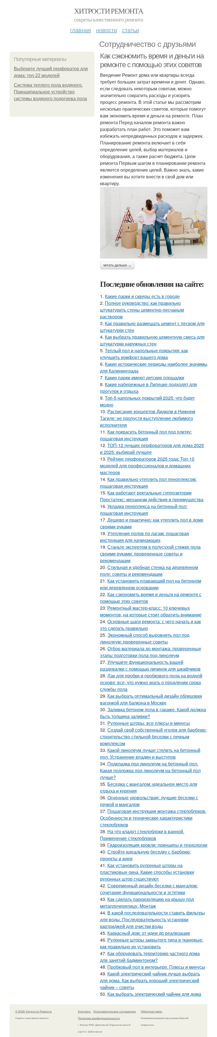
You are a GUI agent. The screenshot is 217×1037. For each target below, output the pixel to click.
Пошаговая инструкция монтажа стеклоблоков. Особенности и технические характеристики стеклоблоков (153, 818)
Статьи (130, 30)
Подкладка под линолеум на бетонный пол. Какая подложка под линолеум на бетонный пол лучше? (150, 770)
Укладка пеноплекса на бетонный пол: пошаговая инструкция (143, 509)
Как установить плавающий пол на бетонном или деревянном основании (150, 584)
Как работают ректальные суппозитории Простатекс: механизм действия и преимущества (151, 496)
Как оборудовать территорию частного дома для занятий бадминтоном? (150, 956)
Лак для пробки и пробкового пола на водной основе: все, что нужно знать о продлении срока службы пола (151, 682)
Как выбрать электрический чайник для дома (154, 994)
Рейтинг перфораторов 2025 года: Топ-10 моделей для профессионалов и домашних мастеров (147, 466)
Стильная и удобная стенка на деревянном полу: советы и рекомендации (149, 570)
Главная (80, 30)
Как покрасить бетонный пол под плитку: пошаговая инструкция (146, 435)
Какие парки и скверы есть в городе (142, 296)
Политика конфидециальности (99, 1018)
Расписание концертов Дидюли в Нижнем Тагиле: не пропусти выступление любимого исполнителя (147, 418)
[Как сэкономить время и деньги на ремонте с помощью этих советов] (153, 223)
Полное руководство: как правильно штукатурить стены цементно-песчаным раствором (142, 310)
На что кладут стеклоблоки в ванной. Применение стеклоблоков (142, 834)
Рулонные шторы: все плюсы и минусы (148, 723)
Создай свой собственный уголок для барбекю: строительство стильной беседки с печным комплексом (153, 737)
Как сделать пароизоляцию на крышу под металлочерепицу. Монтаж (147, 902)
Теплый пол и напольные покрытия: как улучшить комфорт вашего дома (144, 353)
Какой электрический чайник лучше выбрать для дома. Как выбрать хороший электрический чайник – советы (150, 980)
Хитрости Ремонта (108, 11)
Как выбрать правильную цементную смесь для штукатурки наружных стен (152, 340)
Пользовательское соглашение (114, 1011)
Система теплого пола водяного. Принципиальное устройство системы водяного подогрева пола (50, 92)
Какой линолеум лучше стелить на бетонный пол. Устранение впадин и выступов (150, 753)
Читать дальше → (117, 265)
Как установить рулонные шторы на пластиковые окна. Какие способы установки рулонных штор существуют (147, 872)
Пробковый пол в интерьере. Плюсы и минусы (156, 967)
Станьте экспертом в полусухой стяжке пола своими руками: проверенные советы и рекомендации (150, 554)
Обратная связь (151, 1011)
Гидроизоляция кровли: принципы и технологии (157, 845)
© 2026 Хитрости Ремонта (33, 1011)
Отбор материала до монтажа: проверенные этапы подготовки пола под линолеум (150, 651)
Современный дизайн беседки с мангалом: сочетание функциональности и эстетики (149, 889)
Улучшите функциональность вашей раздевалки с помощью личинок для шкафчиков (150, 665)
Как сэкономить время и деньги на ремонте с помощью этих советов (151, 60)
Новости (106, 30)
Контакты (84, 1011)
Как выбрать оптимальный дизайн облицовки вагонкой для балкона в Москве (151, 699)
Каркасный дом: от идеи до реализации (148, 933)
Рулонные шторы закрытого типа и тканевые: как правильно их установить (151, 943)
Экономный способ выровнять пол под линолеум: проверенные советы (144, 638)
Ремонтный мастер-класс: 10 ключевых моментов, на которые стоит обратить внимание (150, 611)
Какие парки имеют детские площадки (144, 377)
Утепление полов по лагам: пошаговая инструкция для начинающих (144, 536)
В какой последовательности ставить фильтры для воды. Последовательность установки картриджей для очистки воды (152, 919)
